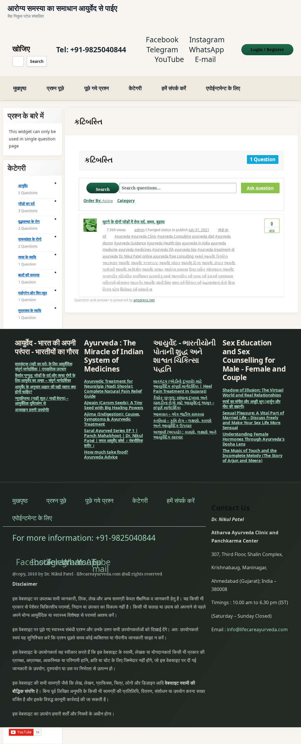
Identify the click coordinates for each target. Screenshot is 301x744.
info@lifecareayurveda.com (257, 629)
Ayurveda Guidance (130, 243)
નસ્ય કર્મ (199, 275)
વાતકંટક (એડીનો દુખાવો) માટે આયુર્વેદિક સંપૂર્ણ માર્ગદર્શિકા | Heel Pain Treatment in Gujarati (182, 386)
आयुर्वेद (23, 185)
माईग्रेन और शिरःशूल (32, 292)
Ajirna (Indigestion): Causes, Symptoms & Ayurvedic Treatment (112, 419)
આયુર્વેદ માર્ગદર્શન (128, 269)
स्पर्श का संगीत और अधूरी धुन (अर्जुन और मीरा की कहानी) (251, 404)
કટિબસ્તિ (125, 275)
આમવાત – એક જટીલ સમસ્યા (178, 414)
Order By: (98, 200)
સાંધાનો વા (145, 289)
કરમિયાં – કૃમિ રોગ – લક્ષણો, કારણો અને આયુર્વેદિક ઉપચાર (182, 423)
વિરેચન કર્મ (193, 282)
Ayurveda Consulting (174, 236)
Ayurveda (122, 236)
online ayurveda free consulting (168, 256)
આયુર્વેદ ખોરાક (169, 262)
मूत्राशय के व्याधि (29, 310)
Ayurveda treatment (214, 249)
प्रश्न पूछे (55, 88)
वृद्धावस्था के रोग (29, 221)
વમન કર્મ (178, 282)
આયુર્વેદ (124, 262)
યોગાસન (122, 282)
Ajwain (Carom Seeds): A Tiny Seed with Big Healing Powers (113, 405)
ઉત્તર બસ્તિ (197, 269)
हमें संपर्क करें (174, 88)
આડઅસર (110, 262)
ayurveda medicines (134, 249)
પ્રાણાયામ (225, 275)
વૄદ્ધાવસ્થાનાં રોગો (214, 282)
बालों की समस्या (28, 275)
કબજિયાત (140, 275)
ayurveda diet (203, 236)
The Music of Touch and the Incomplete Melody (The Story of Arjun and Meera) (252, 455)
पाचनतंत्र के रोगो (29, 239)
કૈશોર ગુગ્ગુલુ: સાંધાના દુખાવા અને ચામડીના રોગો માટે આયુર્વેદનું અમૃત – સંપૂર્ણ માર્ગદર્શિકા (183, 402)
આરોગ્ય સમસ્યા (176, 269)
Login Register (267, 49)
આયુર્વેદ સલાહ (152, 269)
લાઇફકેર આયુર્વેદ (142, 282)
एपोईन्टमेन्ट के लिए (223, 88)
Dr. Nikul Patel (130, 256)
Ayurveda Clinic (143, 236)
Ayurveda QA (163, 249)
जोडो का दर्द (26, 203)
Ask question (260, 188)
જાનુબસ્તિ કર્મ (181, 275)
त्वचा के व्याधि (27, 257)
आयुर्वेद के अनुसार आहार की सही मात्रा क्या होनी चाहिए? (45, 389)
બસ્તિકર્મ (109, 282)
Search (37, 61)
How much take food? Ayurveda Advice (106, 454)
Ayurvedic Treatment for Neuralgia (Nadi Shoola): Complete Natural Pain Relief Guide (113, 388)
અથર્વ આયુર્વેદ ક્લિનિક (211, 256)
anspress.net (144, 300)
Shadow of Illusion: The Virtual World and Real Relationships (253, 392)
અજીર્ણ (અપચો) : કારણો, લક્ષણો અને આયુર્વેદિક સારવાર (184, 434)
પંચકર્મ (212, 275)
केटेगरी (135, 88)
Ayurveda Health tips (164, 243)
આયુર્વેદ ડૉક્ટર (212, 262)
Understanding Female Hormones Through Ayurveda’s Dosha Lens (254, 439)
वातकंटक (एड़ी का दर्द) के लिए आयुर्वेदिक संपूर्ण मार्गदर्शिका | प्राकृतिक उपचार (43, 366)
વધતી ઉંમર (163, 282)
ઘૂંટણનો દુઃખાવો (159, 275)
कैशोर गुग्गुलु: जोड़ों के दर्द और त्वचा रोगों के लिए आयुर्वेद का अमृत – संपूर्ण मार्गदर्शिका (45, 377)
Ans (272, 226)
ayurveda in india (196, 243)
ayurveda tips (186, 249)
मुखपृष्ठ (20, 88)
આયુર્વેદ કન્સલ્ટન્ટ (144, 262)
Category (126, 200)
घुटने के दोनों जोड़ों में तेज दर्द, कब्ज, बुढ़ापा (134, 221)
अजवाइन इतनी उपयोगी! (32, 409)
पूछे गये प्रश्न (96, 88)
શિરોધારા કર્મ (128, 289)
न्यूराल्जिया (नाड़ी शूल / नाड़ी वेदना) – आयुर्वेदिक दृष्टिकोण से (41, 400)
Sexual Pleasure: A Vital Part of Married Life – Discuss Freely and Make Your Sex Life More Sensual (253, 420)
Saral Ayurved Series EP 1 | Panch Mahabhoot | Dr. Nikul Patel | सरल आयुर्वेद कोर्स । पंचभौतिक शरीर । (113, 438)
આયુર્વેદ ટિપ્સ (191, 262)
